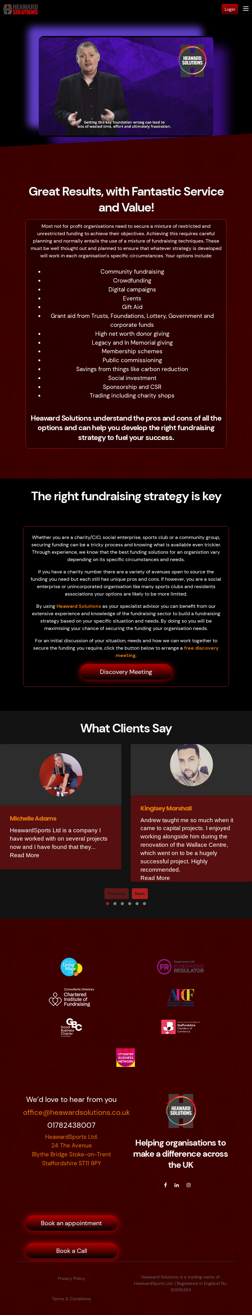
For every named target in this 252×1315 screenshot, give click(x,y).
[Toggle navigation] (246, 9)
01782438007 (71, 1125)
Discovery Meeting (126, 672)
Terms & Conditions (71, 1298)
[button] (107, 904)
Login (230, 9)
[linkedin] (177, 1185)
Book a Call (71, 1251)
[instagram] (189, 1185)
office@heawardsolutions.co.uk (71, 1112)
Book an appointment (71, 1223)
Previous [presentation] (117, 893)
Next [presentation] (140, 893)
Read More (24, 855)
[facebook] (165, 1185)
